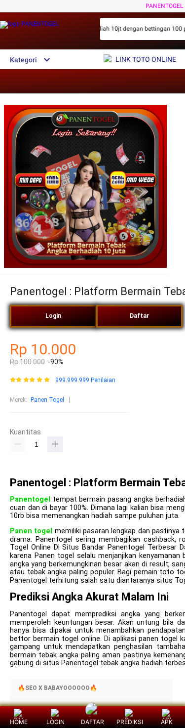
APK (167, 722)
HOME (19, 722)
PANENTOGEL (164, 5)
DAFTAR (92, 722)
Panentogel (30, 499)
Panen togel (31, 531)
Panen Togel (47, 399)
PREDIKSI (129, 722)
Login (53, 315)
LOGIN (55, 722)
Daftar (139, 315)
